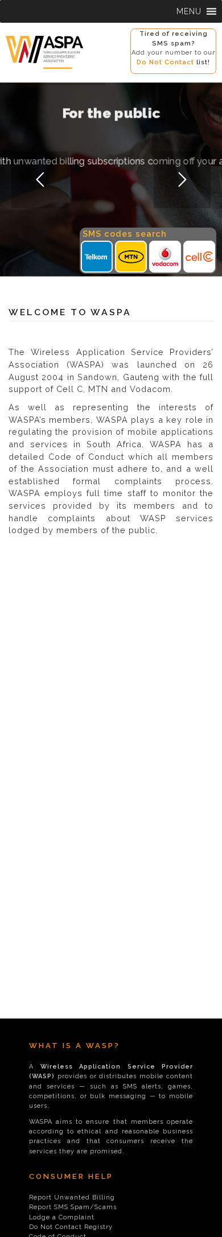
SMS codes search (125, 233)
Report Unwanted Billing (72, 1197)
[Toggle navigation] (11, 75)
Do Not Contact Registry (71, 1227)
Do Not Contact (165, 62)
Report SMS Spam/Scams (73, 1207)
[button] (189, 11)
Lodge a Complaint (61, 1217)
